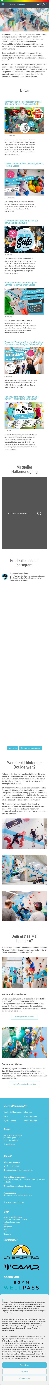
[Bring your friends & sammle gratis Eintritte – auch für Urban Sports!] (24, 301)
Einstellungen (24, 1378)
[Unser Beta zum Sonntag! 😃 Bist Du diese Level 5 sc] (24, 651)
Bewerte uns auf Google (14, 1202)
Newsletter (8, 1234)
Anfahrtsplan (10, 1144)
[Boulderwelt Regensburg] (17, 4)
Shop (5, 1224)
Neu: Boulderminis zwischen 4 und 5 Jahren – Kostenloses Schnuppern (22, 397)
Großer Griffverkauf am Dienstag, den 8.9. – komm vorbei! (24, 164)
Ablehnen (24, 1372)
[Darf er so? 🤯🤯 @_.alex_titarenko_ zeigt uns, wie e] (24, 624)
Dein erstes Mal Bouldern (13, 1217)
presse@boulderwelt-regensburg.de (19, 1195)
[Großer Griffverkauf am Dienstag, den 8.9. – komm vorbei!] (24, 182)
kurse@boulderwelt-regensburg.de (18, 1186)
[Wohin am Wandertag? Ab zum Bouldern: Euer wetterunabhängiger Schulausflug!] (24, 360)
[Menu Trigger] (3, 4)
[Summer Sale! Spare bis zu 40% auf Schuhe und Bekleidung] (24, 239)
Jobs (5, 1232)
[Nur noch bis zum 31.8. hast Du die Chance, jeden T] (24, 731)
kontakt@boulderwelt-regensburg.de (19, 1170)
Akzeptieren (24, 1365)
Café (5, 1229)
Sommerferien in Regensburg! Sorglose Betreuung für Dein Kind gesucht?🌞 (23, 103)
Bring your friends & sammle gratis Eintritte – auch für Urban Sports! (21, 283)
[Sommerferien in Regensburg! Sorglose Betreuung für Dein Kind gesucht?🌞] (24, 120)
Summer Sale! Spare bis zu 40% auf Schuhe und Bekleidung (21, 221)
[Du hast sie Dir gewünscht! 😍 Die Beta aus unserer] (24, 704)
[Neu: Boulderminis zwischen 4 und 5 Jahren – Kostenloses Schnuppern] (24, 415)
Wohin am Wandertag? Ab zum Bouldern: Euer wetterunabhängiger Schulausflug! (24, 343)
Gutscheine (8, 1227)
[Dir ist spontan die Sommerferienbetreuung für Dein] (24, 677)
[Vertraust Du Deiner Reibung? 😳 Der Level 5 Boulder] (24, 597)
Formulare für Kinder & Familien (15, 1220)
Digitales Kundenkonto (12, 1222)
